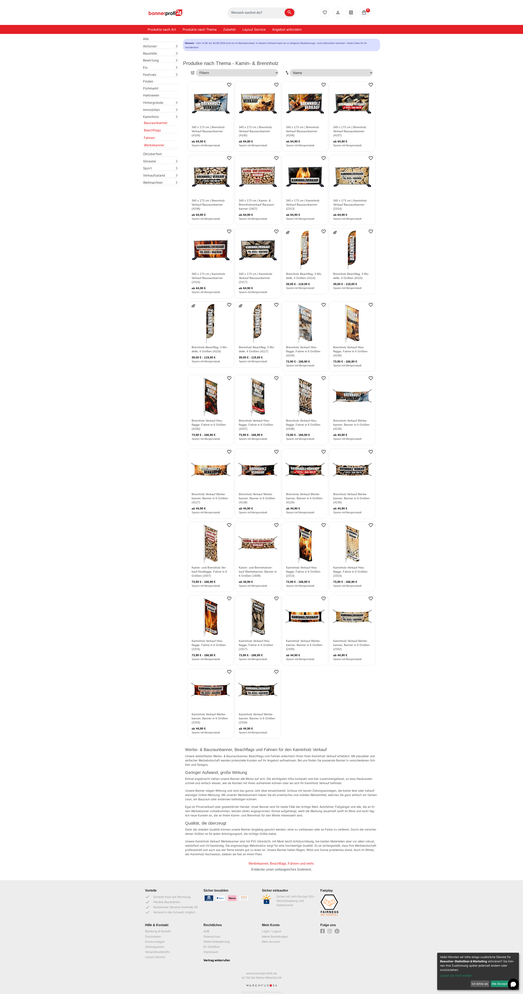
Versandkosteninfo (157, 952)
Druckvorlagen (155, 941)
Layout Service (254, 29)
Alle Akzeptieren (502, 983)
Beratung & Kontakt (158, 931)
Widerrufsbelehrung (216, 941)
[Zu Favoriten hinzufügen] (229, 84)
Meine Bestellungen (275, 936)
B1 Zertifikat (211, 946)
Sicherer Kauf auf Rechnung (168, 896)
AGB (206, 931)
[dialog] (478, 971)
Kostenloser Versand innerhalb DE (171, 907)
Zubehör (229, 29)
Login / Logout (271, 931)
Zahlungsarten (154, 946)
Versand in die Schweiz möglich (170, 912)
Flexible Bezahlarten (162, 902)
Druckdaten (153, 936)
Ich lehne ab (480, 983)
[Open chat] (513, 984)
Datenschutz (211, 936)
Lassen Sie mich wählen (456, 975)
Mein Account (271, 941)
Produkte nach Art (162, 29)
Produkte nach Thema (200, 29)
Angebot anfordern (287, 29)
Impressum (210, 952)
